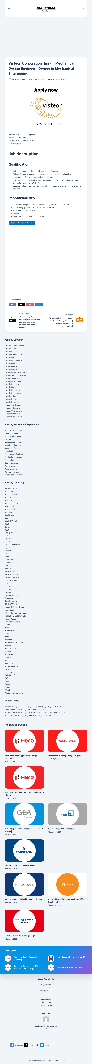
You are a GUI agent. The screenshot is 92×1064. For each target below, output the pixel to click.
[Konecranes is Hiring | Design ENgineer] (67, 741)
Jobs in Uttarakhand (13, 411)
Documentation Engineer (15, 436)
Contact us (46, 987)
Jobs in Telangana (12, 408)
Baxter (7, 518)
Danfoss (8, 551)
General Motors (11, 574)
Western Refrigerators (14, 693)
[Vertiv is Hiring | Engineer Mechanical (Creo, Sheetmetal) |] (67, 884)
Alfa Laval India (11, 503)
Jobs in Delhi (10, 357)
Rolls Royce (9, 645)
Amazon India (10, 509)
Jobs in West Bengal (13, 417)
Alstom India (10, 506)
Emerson (8, 556)
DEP (6, 553)
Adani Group (10, 500)
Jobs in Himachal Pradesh (16, 372)
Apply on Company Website (22, 223)
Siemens (8, 657)
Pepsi (7, 628)
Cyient (7, 547)
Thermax (8, 672)
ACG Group (9, 497)
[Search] (83, 8)
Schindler (8, 651)
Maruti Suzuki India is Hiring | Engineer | (22, 936)
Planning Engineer (12, 451)
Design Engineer (11, 433)
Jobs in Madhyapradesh (15, 390)
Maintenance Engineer (14, 442)
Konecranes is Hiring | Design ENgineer (65, 756)
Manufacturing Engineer (15, 445)
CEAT (7, 536)
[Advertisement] (46, 33)
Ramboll (8, 637)
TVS (6, 678)
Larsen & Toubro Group (14, 607)
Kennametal (9, 598)
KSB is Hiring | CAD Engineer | (61, 829)
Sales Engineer (11, 469)
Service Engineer (12, 472)
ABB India (9, 491)
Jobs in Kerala (10, 387)
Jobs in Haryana (11, 369)
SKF (6, 660)
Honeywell (9, 589)
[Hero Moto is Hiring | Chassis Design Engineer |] (24, 741)
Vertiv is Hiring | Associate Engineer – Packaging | (26, 706)
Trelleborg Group (12, 675)
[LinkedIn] (39, 304)
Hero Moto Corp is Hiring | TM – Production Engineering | (29, 712)
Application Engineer (13, 430)
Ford (6, 565)
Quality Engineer (12, 463)
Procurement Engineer (14, 454)
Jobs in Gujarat (11, 366)
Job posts (50, 79)
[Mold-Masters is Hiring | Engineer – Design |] (24, 884)
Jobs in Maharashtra (13, 393)
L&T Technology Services (15, 613)
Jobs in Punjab (11, 399)
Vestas (7, 687)
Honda (7, 586)
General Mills (10, 571)
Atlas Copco (10, 512)
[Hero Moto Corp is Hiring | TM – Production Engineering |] (8, 967)
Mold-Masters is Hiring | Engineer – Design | (24, 899)
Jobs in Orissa (11, 396)
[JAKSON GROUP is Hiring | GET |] (51, 967)
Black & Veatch (11, 521)
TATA (7, 669)
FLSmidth (9, 562)
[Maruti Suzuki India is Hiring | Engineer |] (24, 921)
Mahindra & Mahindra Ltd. (15, 616)
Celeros (8, 539)
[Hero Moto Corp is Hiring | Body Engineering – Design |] (24, 777)
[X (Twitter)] (21, 304)
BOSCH (8, 530)
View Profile (46, 1029)
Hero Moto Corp (12, 577)
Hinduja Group (11, 580)
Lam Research (10, 610)
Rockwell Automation (14, 642)
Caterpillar (9, 533)
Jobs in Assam (11, 348)
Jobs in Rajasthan (12, 402)
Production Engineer (13, 457)
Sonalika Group (11, 666)
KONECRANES (11, 604)
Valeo (7, 681)
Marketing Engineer (13, 448)
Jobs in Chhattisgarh (13, 354)
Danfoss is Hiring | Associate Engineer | (25, 958)
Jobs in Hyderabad (13, 381)
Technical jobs (61, 79)
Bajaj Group (9, 515)
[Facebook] (12, 304)
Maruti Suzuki (10, 619)
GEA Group (9, 568)
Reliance (8, 639)
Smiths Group (10, 663)
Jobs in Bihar (10, 351)
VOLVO (7, 690)
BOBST (7, 524)
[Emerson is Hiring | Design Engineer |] (24, 850)
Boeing (7, 527)
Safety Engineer (11, 466)
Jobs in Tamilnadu (12, 405)
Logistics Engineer (12, 439)
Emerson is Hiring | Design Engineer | (21, 865)
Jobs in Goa (10, 363)
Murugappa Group (12, 622)
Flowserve (9, 559)
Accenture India (11, 494)
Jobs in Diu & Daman (13, 360)
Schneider (9, 654)
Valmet (7, 684)
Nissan (7, 625)
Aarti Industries (11, 488)
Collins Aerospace (12, 545)
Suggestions (46, 984)
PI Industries (10, 631)
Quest (7, 634)
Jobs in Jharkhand (12, 378)
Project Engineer (12, 460)
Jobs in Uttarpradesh (14, 414)
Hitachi (8, 583)
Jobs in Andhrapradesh (14, 345)
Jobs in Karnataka (12, 384)
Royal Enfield (10, 648)
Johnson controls (12, 595)
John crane (9, 592)
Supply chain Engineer (14, 475)
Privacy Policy (46, 990)
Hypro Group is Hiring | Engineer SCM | (21, 715)
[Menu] (9, 8)
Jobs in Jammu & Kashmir (15, 375)
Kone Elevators (11, 601)
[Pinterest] (30, 304)
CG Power (9, 542)
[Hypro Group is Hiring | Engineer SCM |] (51, 958)
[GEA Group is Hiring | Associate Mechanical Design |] (24, 814)
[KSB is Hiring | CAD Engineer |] (67, 814)
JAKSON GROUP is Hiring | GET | (19, 709)
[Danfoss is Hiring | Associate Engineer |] (8, 958)
